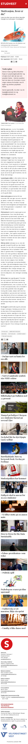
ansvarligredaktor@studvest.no (9, 665)
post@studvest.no (6, 659)
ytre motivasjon (7, 336)
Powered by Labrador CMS (14, 741)
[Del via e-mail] (16, 62)
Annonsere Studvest (7, 707)
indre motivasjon (15, 331)
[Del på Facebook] (11, 62)
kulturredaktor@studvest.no (8, 682)
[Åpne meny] (26, 4)
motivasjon (11, 333)
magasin (4, 333)
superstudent (21, 333)
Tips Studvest (5, 705)
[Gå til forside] (8, 3)
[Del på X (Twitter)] (14, 62)
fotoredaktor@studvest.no (8, 691)
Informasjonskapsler (7, 704)
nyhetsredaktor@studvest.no (8, 674)
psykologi (5, 331)
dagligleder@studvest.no (18, 697)
